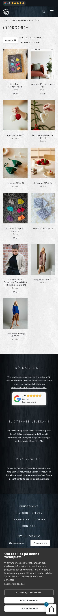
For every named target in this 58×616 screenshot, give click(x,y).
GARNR (6, 12)
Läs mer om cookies (14, 583)
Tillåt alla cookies (29, 608)
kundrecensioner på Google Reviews (29, 387)
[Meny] (51, 12)
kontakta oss (23, 478)
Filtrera (9, 40)
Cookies (39, 519)
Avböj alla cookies (29, 600)
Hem (5, 20)
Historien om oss (29, 513)
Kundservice (29, 506)
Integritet (21, 519)
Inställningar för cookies (29, 592)
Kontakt (29, 526)
